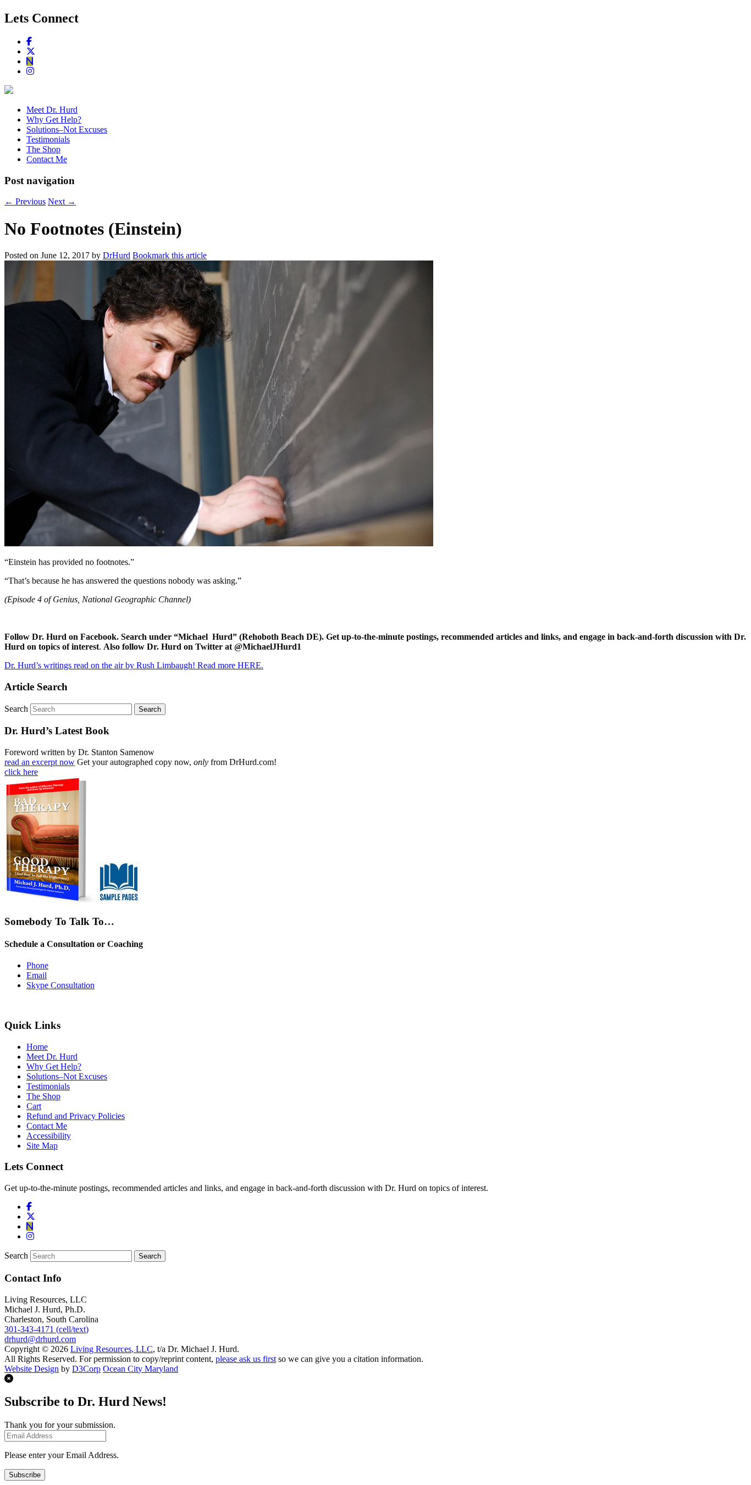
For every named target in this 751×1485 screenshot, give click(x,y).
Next (62, 201)
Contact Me (46, 159)
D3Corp (86, 1368)
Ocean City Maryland (140, 1368)
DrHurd (116, 255)
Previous (25, 201)
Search (16, 708)
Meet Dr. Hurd (52, 109)
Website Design (31, 1368)
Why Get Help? (53, 119)
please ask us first (246, 1359)
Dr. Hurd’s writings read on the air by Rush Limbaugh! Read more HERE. (133, 665)
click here (21, 772)
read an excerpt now (39, 762)
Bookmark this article (169, 255)
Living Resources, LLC (111, 1349)
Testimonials (48, 139)
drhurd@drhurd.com (40, 1339)
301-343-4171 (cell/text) (46, 1329)
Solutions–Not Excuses (66, 129)
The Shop (43, 149)
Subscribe (25, 1475)
